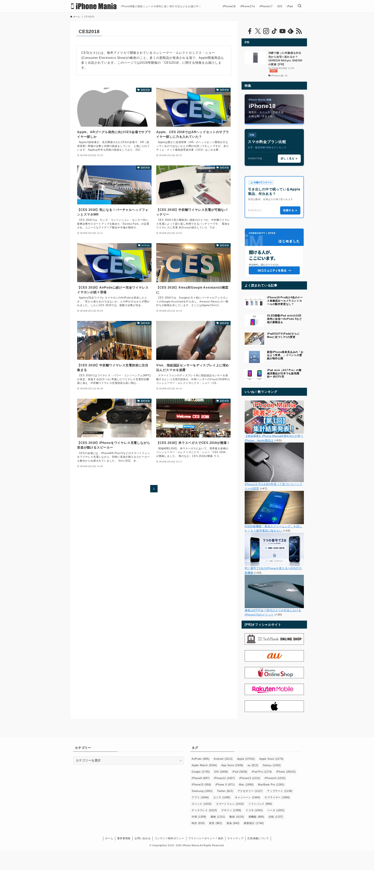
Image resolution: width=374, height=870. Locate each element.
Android (223, 758)
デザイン (231, 810)
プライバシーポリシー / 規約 (205, 838)
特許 (198, 823)
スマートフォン (230, 803)
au (253, 765)
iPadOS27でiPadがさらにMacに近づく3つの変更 (283, 335)
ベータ (275, 810)
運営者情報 (124, 838)
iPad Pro (262, 771)
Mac (246, 784)
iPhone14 (275, 778)
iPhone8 (200, 778)
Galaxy (272, 765)
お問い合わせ (143, 838)
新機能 (256, 816)
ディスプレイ (204, 810)
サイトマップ (235, 838)
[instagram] (266, 31)
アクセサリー (250, 791)
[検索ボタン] (299, 6)
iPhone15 (201, 784)
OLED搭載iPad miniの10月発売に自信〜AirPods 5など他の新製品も (284, 319)
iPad (239, 771)
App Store (232, 765)
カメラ (221, 797)
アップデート (279, 791)
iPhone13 (249, 778)
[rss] (298, 31)
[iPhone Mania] (94, 6)
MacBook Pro (271, 784)
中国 (199, 816)
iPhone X (225, 784)
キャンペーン (247, 797)
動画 (236, 816)
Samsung (202, 791)
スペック (202, 803)
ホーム (109, 838)
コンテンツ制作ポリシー (169, 838)
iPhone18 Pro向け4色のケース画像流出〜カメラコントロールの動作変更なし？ (285, 301)
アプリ (200, 797)
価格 (218, 816)
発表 (233, 823)
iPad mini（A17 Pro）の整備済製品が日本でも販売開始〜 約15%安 (284, 373)
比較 (276, 816)
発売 (215, 823)
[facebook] (249, 31)
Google (201, 771)
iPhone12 (224, 778)
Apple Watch (204, 765)
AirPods (200, 758)
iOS (221, 771)
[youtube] (282, 31)
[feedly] (290, 31)
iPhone (285, 771)
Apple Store (271, 758)
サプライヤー (277, 797)
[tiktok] (274, 31)
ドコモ (254, 810)
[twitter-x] (257, 31)
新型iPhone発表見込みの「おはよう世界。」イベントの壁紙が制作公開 (285, 355)
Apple (246, 758)
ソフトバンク (260, 803)
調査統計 (254, 823)
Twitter (225, 791)
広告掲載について (258, 838)
